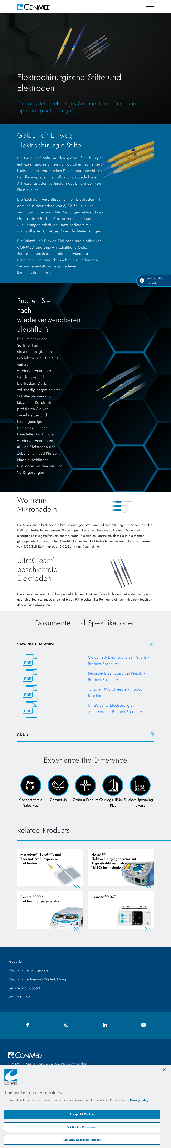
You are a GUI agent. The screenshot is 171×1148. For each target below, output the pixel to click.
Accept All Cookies (82, 1114)
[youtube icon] (143, 1025)
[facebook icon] (27, 1025)
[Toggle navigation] (150, 6)
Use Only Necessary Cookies (82, 1139)
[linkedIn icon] (105, 1025)
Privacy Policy (139, 1100)
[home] (33, 6)
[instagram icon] (66, 1025)
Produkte (15, 961)
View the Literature (35, 644)
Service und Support (24, 988)
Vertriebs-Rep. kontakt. (155, 281)
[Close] (164, 1069)
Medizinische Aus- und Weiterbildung (37, 979)
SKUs (22, 735)
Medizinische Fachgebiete (28, 970)
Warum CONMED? (23, 997)
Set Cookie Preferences (82, 1127)
